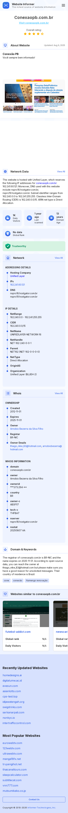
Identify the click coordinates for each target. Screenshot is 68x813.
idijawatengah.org (13, 701)
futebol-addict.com (18, 631)
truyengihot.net (12, 764)
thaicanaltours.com (15, 769)
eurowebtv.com (12, 743)
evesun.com (10, 685)
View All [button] (61, 171)
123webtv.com (11, 748)
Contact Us (34, 799)
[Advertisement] (34, 69)
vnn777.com (10, 785)
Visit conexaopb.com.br (34, 22)
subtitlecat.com (12, 780)
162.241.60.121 (17, 284)
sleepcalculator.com (15, 774)
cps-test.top (10, 696)
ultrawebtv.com (12, 753)
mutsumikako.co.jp (14, 790)
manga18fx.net (12, 759)
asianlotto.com (12, 691)
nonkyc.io (9, 717)
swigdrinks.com (12, 707)
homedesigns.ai (12, 675)
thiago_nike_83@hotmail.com (25, 446)
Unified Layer (17, 276)
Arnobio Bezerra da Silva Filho (26, 428)
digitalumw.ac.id (12, 680)
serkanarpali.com (13, 712)
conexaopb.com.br (46, 183)
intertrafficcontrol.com (17, 723)
